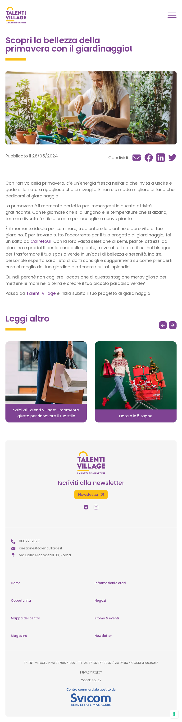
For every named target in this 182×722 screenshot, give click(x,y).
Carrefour (41, 241)
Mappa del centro (25, 618)
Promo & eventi (107, 618)
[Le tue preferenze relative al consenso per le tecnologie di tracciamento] (174, 714)
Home (15, 583)
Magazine (19, 636)
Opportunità (21, 600)
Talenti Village (41, 293)
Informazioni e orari (110, 583)
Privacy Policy (91, 672)
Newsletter (103, 636)
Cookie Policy (91, 680)
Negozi (100, 600)
